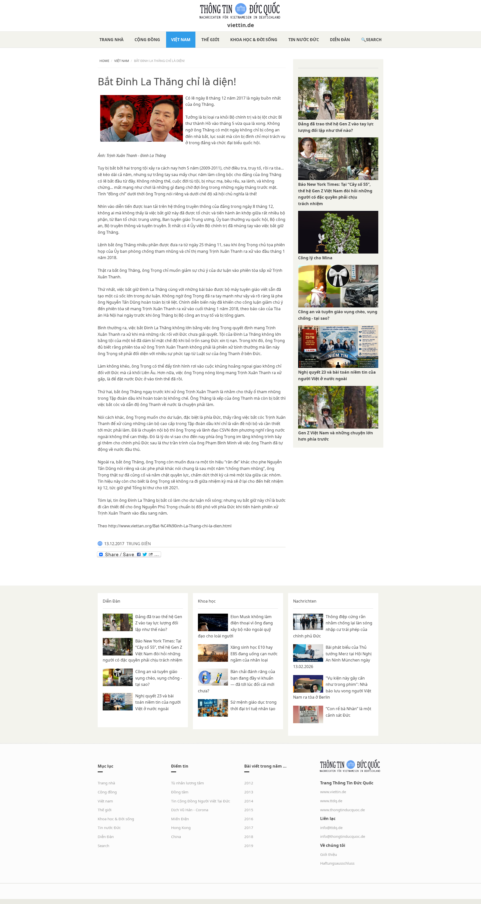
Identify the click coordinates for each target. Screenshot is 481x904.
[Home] (240, 10)
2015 (248, 809)
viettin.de (240, 25)
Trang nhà (111, 39)
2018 (248, 836)
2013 (248, 791)
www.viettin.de (333, 791)
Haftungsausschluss (337, 863)
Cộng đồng (147, 39)
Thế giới (210, 39)
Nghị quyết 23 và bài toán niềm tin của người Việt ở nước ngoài (158, 702)
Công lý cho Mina (315, 258)
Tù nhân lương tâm (187, 782)
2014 (248, 800)
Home (104, 60)
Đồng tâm (179, 791)
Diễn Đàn (340, 39)
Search (374, 39)
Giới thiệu (328, 854)
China (176, 836)
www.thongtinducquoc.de (342, 809)
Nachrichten (304, 601)
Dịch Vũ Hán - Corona (189, 809)
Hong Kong (181, 827)
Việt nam (180, 39)
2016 (248, 818)
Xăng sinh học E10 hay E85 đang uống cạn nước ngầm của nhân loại (254, 653)
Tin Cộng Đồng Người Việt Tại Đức (200, 800)
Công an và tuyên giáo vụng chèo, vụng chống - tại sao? (158, 678)
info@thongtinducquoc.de (342, 836)
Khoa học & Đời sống (253, 39)
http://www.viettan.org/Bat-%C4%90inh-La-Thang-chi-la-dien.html (169, 526)
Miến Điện (180, 818)
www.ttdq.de (331, 800)
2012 (248, 782)
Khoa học (207, 601)
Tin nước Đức (303, 39)
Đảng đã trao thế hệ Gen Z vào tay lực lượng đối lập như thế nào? (158, 623)
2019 (248, 845)
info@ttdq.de (331, 827)
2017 (248, 827)
